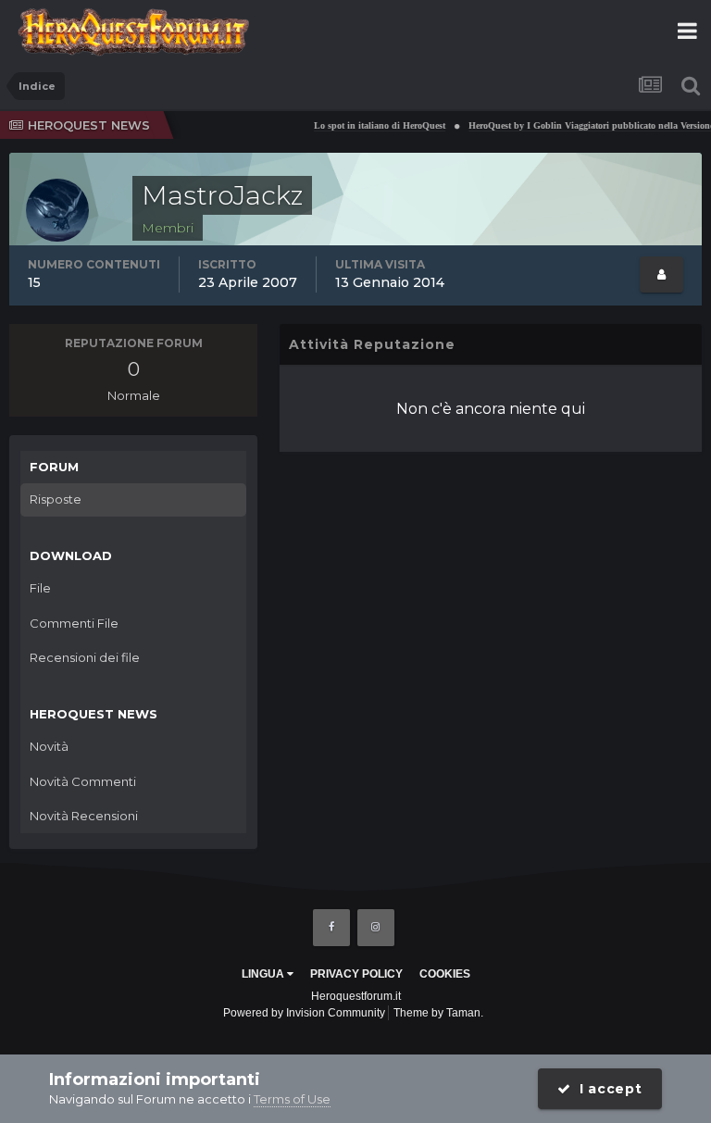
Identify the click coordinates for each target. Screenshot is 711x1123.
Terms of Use (292, 1099)
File (40, 587)
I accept (606, 1088)
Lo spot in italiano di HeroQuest (372, 125)
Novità (49, 746)
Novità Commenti (83, 781)
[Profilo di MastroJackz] (661, 274)
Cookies (444, 973)
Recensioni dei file (85, 657)
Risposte (55, 499)
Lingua (264, 973)
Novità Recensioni (84, 815)
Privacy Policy (356, 973)
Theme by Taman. (438, 1012)
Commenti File (74, 623)
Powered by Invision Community (304, 1012)
